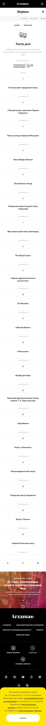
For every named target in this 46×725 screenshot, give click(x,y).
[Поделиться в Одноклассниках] (22, 563)
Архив (16, 25)
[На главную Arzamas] (23, 4)
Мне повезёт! (43, 12)
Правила (39, 630)
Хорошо (23, 718)
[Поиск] (42, 3)
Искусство (34, 18)
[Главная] (23, 616)
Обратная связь (23, 635)
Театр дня (28, 25)
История (24, 18)
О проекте (7, 625)
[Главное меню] (4, 4)
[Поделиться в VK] (7, 563)
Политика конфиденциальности (17, 630)
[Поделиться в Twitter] (38, 563)
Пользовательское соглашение (29, 625)
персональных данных (30, 710)
